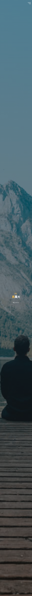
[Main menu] (29, 3)
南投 (16, 293)
